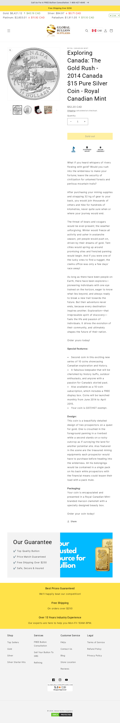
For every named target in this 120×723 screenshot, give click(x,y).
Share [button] (74, 521)
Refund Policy (94, 649)
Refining (38, 662)
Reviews (65, 668)
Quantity (71, 115)
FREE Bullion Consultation (40, 644)
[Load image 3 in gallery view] (38, 109)
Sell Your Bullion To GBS (44, 654)
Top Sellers (13, 642)
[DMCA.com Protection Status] (62, 716)
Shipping (71, 110)
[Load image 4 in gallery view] (48, 109)
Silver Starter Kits (16, 662)
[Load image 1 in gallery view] (17, 109)
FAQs (63, 642)
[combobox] (96, 30)
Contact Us (66, 649)
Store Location (68, 662)
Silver (10, 655)
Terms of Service (96, 642)
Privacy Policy (94, 655)
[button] (9, 30)
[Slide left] (10, 110)
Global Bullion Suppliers (63, 711)
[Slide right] (57, 110)
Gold (9, 649)
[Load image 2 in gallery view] (27, 109)
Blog (63, 655)
